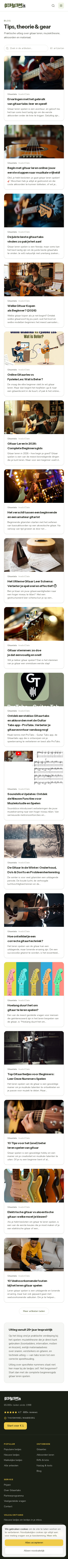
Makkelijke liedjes (13, 1460)
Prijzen (7, 1484)
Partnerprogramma (14, 1495)
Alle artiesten (11, 1465)
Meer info (52, 1535)
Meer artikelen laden (34, 1311)
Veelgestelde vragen (15, 1501)
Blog (39, 1471)
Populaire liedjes (12, 1449)
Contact (8, 1506)
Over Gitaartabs (12, 1490)
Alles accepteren (34, 1542)
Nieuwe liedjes (11, 1454)
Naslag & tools (44, 1465)
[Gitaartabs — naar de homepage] (15, 6)
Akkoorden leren (45, 1454)
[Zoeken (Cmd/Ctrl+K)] (53, 6)
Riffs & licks (43, 1460)
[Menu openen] (61, 6)
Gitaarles (41, 1449)
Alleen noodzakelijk (34, 1550)
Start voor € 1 (15, 1425)
